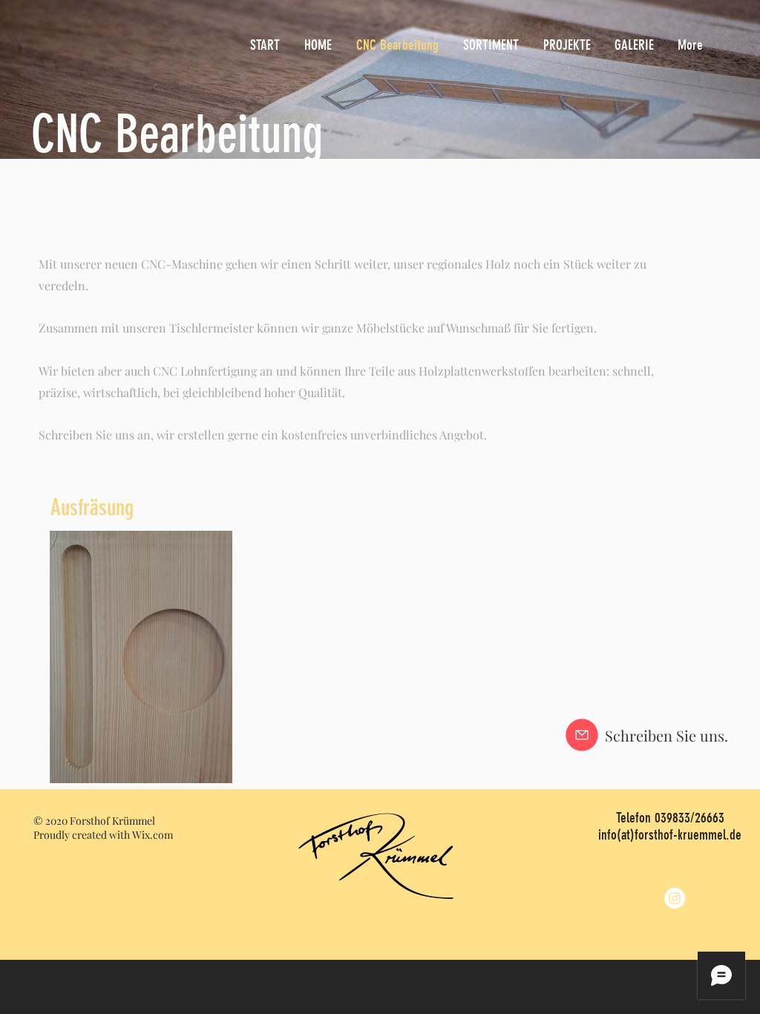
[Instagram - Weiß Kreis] (674, 898)
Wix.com (152, 835)
